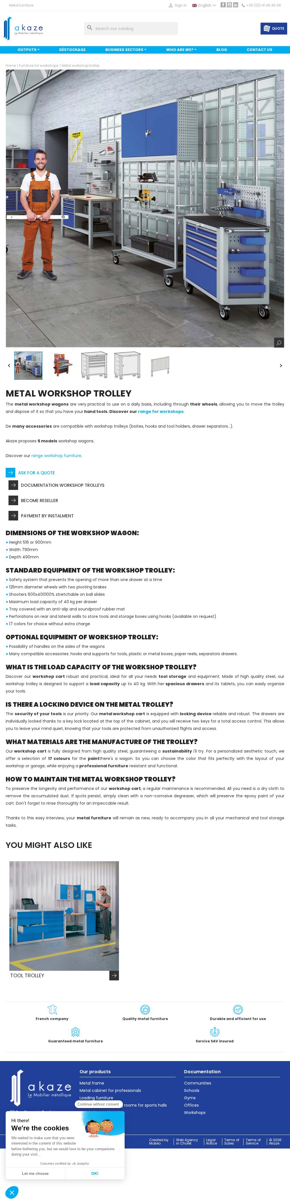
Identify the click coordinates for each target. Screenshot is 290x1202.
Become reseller (39, 500)
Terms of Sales (231, 1141)
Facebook (223, 4)
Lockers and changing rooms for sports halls (123, 1105)
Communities (197, 1083)
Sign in (177, 5)
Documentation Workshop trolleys (63, 485)
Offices (191, 1105)
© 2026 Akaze (275, 1141)
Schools (191, 1090)
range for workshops (161, 411)
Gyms (190, 1098)
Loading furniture (96, 1098)
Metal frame (92, 1083)
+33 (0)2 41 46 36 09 (263, 5)
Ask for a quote (36, 473)
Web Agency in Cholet (187, 1141)
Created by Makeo (159, 1141)
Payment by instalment (47, 516)
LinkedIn (235, 4)
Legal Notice (211, 1141)
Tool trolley (27, 975)
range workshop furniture (56, 455)
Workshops (195, 1112)
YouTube (229, 4)
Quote (278, 28)
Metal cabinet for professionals (110, 1090)
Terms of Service (253, 1141)
